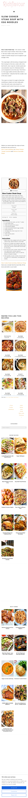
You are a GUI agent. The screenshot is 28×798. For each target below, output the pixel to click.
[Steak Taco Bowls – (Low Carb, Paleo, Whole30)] (7, 643)
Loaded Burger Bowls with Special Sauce (7, 456)
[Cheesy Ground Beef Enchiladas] (20, 523)
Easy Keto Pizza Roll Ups (20, 481)
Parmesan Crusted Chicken (20, 678)
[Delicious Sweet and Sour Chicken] (7, 617)
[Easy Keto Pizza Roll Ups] (20, 471)
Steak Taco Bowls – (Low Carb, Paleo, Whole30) (7, 654)
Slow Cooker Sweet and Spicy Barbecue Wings (13, 263)
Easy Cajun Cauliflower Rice (20, 508)
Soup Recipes (16, 397)
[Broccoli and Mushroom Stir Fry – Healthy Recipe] (20, 693)
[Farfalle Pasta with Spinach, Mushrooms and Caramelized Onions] (7, 718)
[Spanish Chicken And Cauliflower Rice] (7, 523)
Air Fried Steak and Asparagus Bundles (20, 654)
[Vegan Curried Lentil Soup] (7, 668)
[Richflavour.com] (14, 7)
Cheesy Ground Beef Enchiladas (20, 533)
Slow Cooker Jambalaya (7, 149)
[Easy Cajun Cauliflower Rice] (20, 497)
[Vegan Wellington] (20, 446)
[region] (14, 786)
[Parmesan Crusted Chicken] (20, 668)
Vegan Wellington (20, 456)
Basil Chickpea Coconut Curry (7, 482)
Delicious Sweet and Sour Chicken (7, 628)
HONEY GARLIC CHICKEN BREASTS (7, 704)
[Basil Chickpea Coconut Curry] (7, 471)
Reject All (14, 795)
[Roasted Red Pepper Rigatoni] (20, 617)
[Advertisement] (14, 38)
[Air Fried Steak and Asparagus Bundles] (20, 643)
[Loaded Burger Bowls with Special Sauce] (7, 446)
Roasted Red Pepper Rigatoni (20, 628)
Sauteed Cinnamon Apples (8, 507)
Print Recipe (15, 190)
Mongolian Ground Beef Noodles (7, 559)
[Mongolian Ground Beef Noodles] (7, 548)
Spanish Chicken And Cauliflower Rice (7, 533)
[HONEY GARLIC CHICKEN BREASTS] (7, 693)
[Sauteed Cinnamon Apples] (7, 497)
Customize (14, 791)
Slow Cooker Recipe (9, 397)
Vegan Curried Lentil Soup (7, 678)
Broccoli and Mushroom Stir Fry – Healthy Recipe (20, 704)
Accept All (14, 787)
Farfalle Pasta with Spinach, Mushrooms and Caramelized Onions (7, 730)
